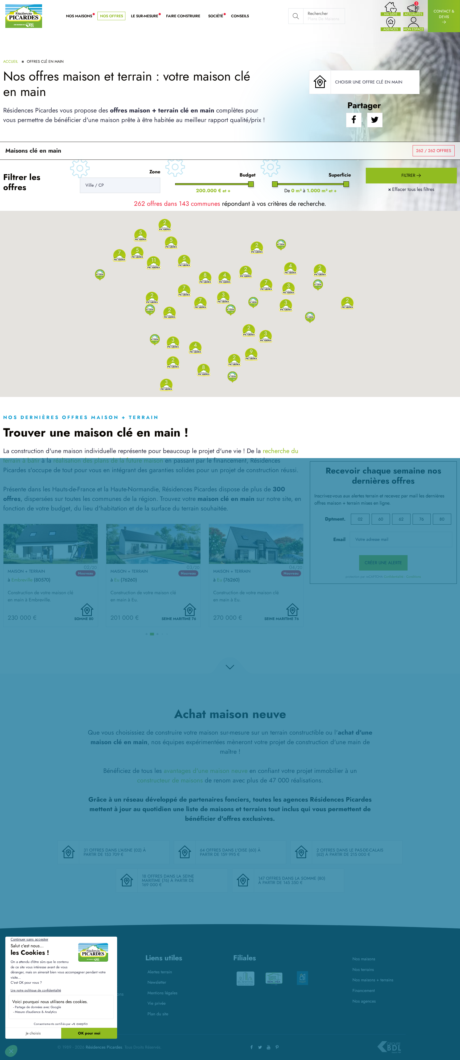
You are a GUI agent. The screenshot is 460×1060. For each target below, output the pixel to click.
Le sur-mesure (146, 16)
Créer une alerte (383, 563)
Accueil (10, 61)
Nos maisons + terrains (372, 980)
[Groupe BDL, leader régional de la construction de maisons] (389, 1047)
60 (380, 519)
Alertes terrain (159, 972)
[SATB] (302, 976)
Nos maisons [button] (81, 16)
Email (339, 539)
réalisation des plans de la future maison (108, 460)
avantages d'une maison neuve (206, 770)
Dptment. (335, 519)
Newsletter (156, 982)
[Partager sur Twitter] (375, 120)
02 (360, 519)
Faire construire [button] (183, 16)
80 (442, 519)
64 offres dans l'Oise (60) (229, 850)
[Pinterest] (277, 1047)
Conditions (413, 576)
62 (401, 519)
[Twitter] (260, 1047)
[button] (100, 274)
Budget (248, 174)
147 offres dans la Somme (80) (291, 878)
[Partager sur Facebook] (354, 120)
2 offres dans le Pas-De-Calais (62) (350, 852)
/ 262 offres (433, 151)
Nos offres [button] (111, 16)
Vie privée (156, 1003)
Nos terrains (363, 969)
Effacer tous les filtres (411, 189)
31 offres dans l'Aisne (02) (113, 850)
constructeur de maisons (170, 780)
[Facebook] (251, 1047)
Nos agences (364, 1001)
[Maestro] (274, 978)
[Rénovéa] (245, 978)
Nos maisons (363, 959)
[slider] (251, 184)
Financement (363, 990)
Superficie (339, 174)
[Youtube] (268, 1047)
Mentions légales (162, 993)
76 (421, 519)
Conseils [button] (240, 16)
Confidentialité (393, 576)
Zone (154, 171)
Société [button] (217, 16)
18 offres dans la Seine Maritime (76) (168, 878)
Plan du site (157, 1014)
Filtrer (409, 175)
